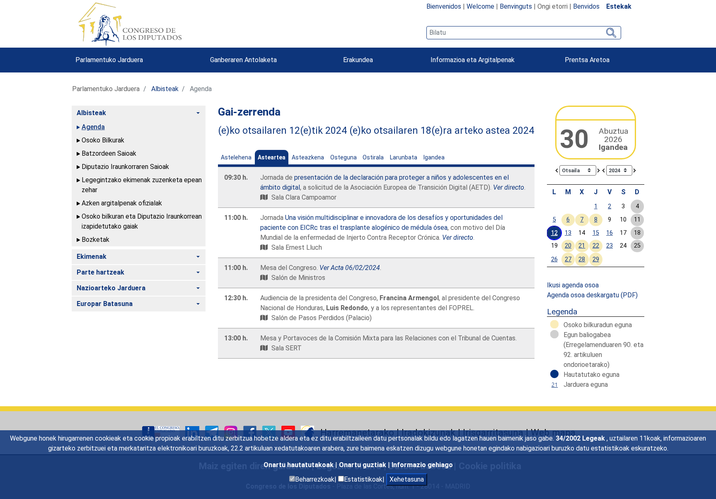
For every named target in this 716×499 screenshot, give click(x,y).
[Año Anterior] (603, 170)
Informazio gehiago (422, 465)
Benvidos (586, 6)
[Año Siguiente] (634, 170)
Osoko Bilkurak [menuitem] (103, 140)
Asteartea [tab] (271, 157)
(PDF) (629, 295)
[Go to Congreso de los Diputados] (129, 24)
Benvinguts (516, 6)
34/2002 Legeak (581, 438)
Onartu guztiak (363, 465)
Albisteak (165, 89)
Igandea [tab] (434, 157)
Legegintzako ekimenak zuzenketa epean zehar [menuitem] (142, 185)
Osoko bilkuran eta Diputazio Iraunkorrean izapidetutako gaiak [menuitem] (142, 221)
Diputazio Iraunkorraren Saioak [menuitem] (125, 167)
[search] (523, 32)
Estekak (618, 6)
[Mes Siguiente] (598, 170)
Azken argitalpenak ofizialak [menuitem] (122, 203)
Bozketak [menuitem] (95, 239)
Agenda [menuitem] (93, 127)
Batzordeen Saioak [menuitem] (109, 153)
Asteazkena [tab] (308, 157)
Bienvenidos (443, 6)
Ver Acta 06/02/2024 (349, 268)
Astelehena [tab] (236, 157)
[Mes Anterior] (556, 170)
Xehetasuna (406, 479)
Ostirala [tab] (373, 157)
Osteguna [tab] (343, 157)
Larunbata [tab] (403, 157)
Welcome (480, 6)
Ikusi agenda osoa (573, 285)
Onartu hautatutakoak (299, 465)
